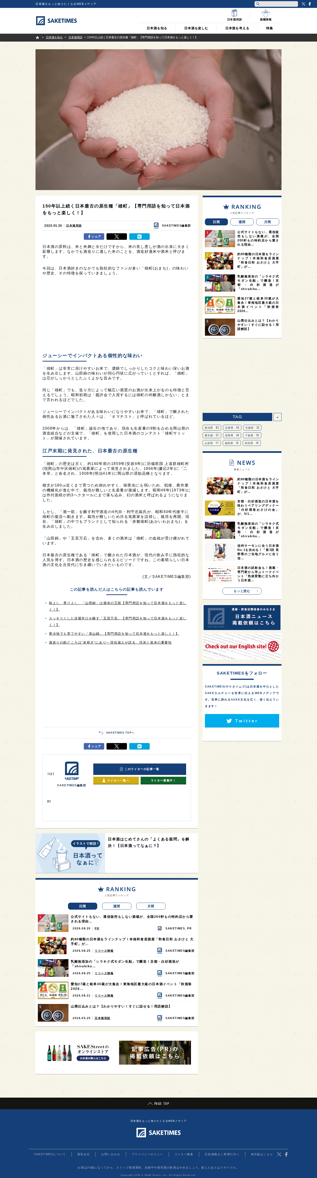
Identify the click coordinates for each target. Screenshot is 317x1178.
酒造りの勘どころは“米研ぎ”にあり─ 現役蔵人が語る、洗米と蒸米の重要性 (110, 642)
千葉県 (252, 435)
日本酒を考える (237, 28)
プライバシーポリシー (147, 1154)
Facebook (309, 4)
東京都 (212, 435)
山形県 (212, 443)
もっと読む (242, 591)
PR (97, 928)
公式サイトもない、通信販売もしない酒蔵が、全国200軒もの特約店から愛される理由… (132, 919)
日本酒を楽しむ (196, 28)
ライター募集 (184, 1154)
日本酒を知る (157, 28)
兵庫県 (232, 427)
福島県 (232, 443)
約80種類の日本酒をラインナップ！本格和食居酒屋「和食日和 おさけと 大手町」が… (132, 941)
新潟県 (212, 427)
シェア (96, 236)
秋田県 (252, 443)
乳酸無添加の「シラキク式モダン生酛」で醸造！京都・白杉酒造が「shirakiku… (125, 964)
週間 (116, 906)
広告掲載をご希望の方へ (222, 1154)
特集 (269, 28)
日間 (82, 906)
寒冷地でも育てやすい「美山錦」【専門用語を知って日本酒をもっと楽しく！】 (114, 633)
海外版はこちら (262, 1154)
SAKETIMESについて (50, 1154)
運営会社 (83, 1154)
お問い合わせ (110, 1154)
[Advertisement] (116, 315)
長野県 (232, 435)
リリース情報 (104, 950)
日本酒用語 (74, 225)
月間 (151, 906)
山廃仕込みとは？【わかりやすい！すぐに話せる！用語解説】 (121, 1006)
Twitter (303, 4)
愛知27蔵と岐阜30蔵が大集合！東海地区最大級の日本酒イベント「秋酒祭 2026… (131, 986)
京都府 (252, 427)
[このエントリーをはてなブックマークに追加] (139, 236)
